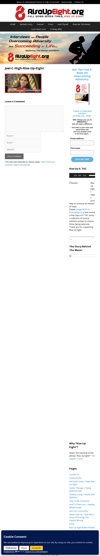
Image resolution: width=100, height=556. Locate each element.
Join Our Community (78, 511)
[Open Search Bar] (67, 29)
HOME (12, 24)
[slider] (91, 175)
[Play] (72, 175)
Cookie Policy (75, 478)
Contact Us (79, 2)
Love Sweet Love (38, 29)
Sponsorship (66, 2)
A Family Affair (56, 29)
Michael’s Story (26, 24)
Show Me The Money (81, 24)
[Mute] (88, 175)
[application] (82, 175)
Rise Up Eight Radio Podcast (82, 527)
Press (50, 24)
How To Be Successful (79, 501)
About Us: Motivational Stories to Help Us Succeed (38, 2)
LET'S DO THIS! (82, 159)
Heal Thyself (63, 24)
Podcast (40, 24)
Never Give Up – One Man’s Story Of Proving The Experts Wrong (81, 517)
